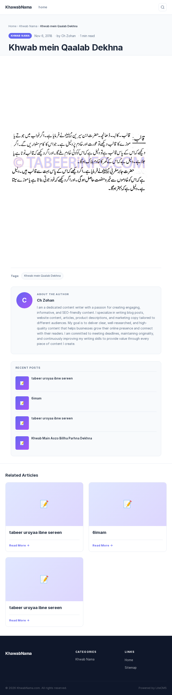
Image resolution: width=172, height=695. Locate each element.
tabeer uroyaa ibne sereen (35, 532)
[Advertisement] (86, 94)
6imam (99, 532)
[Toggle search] (163, 7)
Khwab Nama (28, 26)
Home (12, 26)
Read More (17, 545)
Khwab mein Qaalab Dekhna (42, 275)
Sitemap (131, 667)
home (43, 7)
